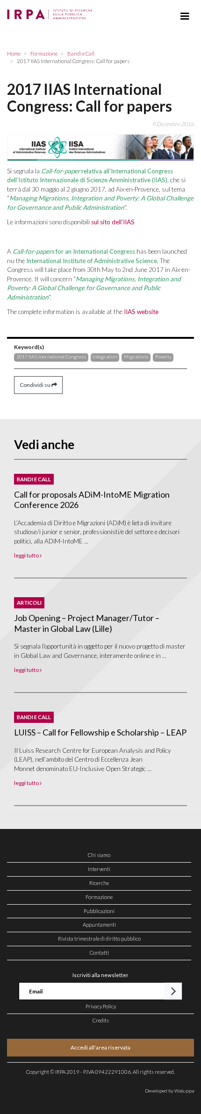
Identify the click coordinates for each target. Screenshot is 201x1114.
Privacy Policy (101, 1006)
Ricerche (99, 883)
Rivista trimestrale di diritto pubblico (99, 938)
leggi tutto (27, 555)
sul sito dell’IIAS (113, 222)
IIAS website (141, 311)
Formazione (99, 897)
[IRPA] (51, 11)
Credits (101, 1020)
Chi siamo (99, 855)
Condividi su (35, 384)
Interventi (99, 869)
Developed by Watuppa (169, 1090)
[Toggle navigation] (185, 16)
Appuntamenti (99, 924)
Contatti (99, 953)
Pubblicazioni (99, 911)
